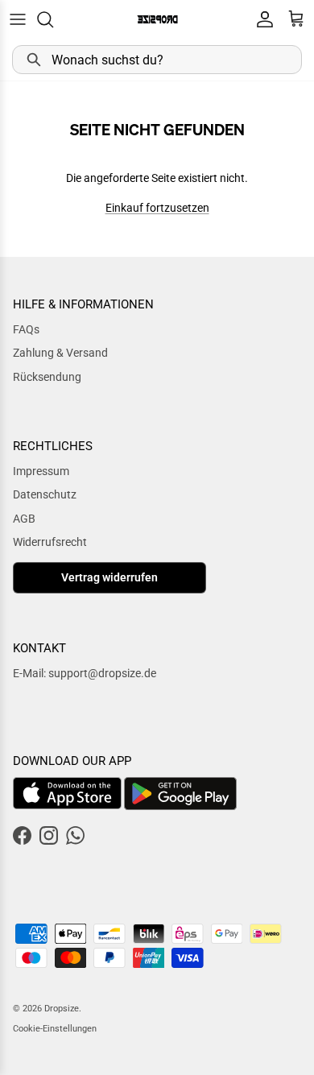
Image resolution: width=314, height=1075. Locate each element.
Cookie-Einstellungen (55, 1028)
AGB (24, 518)
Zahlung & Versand (60, 352)
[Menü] (17, 19)
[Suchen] (53, 19)
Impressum (41, 471)
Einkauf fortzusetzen (157, 207)
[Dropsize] (157, 19)
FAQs (26, 329)
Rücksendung (47, 376)
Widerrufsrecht (50, 541)
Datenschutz (44, 494)
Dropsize (61, 1008)
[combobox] (157, 59)
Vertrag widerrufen (109, 577)
